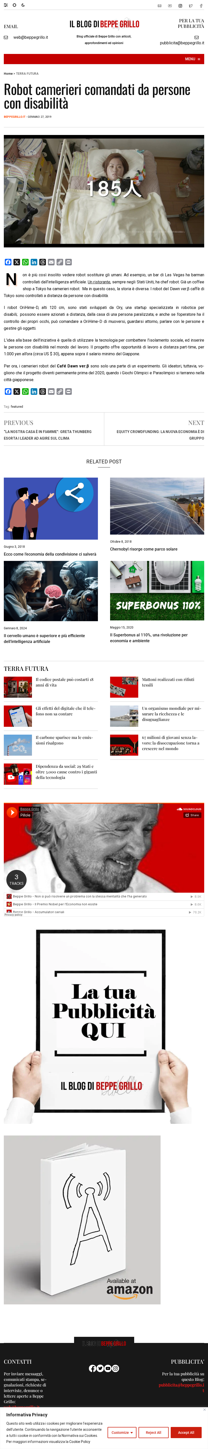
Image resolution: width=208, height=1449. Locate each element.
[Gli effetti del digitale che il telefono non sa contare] (18, 715)
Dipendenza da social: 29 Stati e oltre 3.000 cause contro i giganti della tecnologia (66, 771)
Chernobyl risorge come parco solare (144, 549)
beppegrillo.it (14, 117)
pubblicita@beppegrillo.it (182, 43)
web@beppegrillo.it (30, 37)
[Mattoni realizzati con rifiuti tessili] (124, 686)
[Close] (204, 1409)
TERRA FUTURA (27, 73)
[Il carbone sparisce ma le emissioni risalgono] (18, 744)
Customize (120, 1433)
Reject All (153, 1433)
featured (17, 406)
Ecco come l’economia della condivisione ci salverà (50, 554)
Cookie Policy (79, 1442)
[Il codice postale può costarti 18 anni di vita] (18, 686)
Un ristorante (99, 282)
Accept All (186, 1433)
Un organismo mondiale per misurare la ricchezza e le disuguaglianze (171, 714)
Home (8, 73)
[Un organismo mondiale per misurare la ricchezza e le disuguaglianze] (124, 715)
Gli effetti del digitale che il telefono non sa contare (66, 711)
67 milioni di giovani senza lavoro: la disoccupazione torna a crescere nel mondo (170, 743)
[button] (8, 5)
